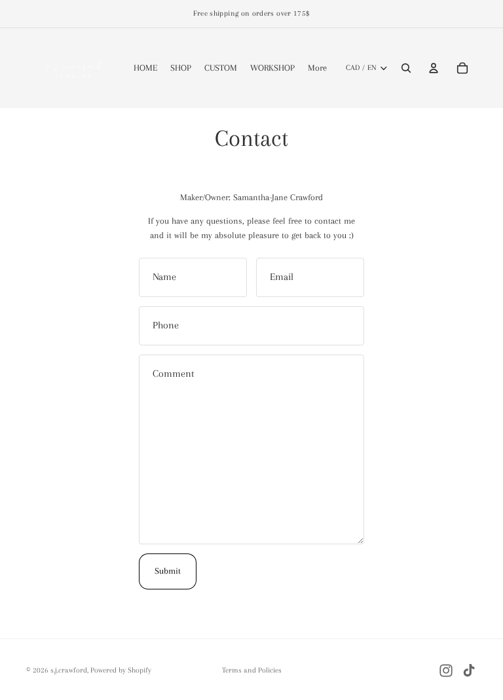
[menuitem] (317, 68)
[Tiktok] (469, 670)
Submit (168, 571)
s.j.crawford (68, 670)
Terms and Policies (252, 670)
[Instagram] (446, 670)
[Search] (406, 68)
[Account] (433, 68)
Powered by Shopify (120, 670)
